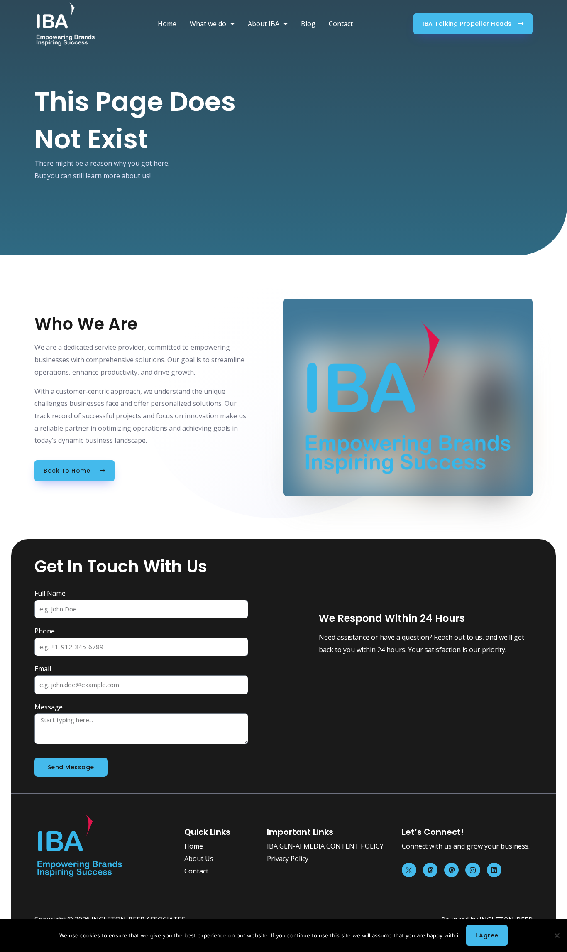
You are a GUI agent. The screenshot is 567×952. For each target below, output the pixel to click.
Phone (44, 630)
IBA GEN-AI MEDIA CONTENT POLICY (325, 846)
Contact (341, 23)
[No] (556, 935)
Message (48, 707)
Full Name (50, 593)
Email (42, 668)
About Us (198, 858)
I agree (487, 935)
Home (167, 23)
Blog (308, 23)
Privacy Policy (287, 858)
